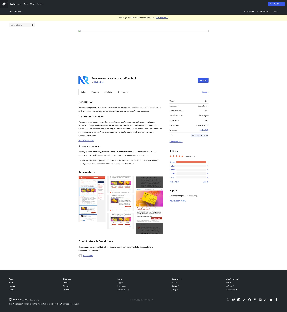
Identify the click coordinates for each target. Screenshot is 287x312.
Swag (175, 290)
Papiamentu (34, 300)
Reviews (95, 92)
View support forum (178, 201)
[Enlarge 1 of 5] (102, 179)
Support (205, 92)
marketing (204, 135)
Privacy (11, 290)
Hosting (12, 286)
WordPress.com (233, 279)
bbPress (230, 286)
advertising (195, 135)
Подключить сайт (86, 140)
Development (123, 92)
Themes (66, 283)
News (11, 283)
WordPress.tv (123, 290)
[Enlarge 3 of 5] (131, 197)
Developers (121, 286)
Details (83, 92)
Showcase (67, 279)
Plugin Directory (15, 11)
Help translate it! (162, 18)
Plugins (65, 286)
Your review (174, 182)
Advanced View (176, 141)
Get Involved (176, 279)
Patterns (66, 290)
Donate (175, 286)
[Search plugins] (32, 25)
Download (203, 80)
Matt (228, 283)
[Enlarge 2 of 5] (131, 179)
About (11, 279)
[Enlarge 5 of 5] (160, 179)
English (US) (204, 130)
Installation (108, 92)
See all (206, 182)
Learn (119, 279)
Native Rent (99, 82)
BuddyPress (231, 290)
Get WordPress (276, 4)
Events (174, 283)
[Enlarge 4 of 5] (131, 216)
